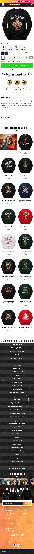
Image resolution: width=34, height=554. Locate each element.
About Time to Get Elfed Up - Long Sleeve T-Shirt (8, 228)
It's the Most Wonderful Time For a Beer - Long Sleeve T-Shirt (25, 202)
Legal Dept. (9, 528)
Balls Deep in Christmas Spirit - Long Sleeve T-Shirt (8, 253)
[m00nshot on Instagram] (3, 481)
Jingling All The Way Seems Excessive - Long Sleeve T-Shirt (25, 329)
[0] (31, 5)
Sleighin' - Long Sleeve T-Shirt (25, 152)
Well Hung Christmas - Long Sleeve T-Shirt (25, 228)
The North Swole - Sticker (8, 152)
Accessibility (9, 526)
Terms (9, 521)
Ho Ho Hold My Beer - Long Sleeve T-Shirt (8, 202)
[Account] (28, 5)
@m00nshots (17, 473)
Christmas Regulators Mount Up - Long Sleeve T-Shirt (8, 303)
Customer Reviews (9, 513)
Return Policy (9, 518)
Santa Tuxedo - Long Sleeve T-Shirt (8, 278)
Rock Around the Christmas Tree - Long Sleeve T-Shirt (25, 253)
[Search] (25, 4)
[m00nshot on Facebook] (14, 545)
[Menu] (3, 4)
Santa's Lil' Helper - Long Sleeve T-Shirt (25, 278)
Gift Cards (9, 516)
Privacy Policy (9, 523)
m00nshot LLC (9, 551)
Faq (25, 516)
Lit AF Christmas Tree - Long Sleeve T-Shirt (25, 177)
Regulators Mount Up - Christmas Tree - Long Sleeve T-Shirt (25, 303)
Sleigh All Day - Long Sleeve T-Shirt (8, 177)
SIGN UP (27, 503)
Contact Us (25, 513)
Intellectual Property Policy (9, 531)
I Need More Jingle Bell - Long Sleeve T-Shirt (8, 329)
